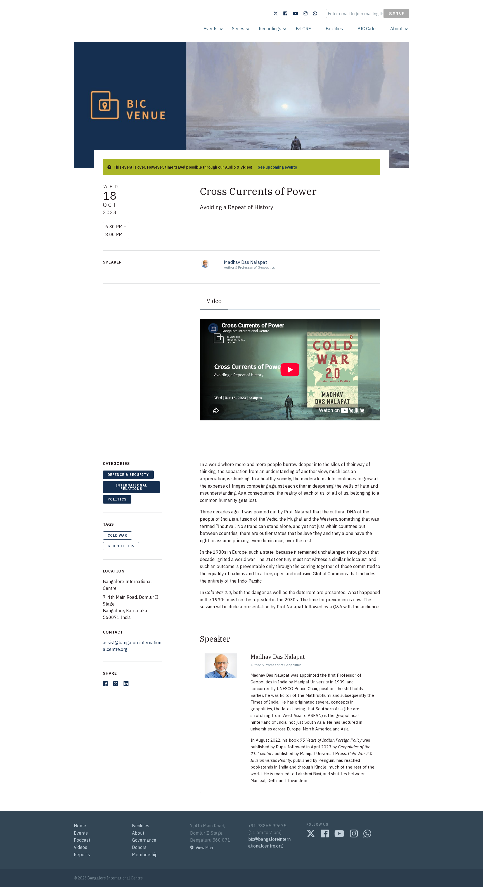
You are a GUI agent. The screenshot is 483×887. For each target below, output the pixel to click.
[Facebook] (285, 13)
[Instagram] (305, 13)
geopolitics (121, 546)
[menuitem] (210, 28)
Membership (145, 854)
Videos (80, 847)
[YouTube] (295, 13)
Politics (117, 499)
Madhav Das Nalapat (245, 262)
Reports (82, 854)
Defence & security (128, 474)
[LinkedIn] (126, 683)
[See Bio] (205, 263)
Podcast (82, 840)
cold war (117, 535)
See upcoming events (277, 167)
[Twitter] (275, 13)
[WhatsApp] (315, 13)
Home (80, 825)
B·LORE (303, 28)
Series (238, 28)
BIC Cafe (366, 28)
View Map (204, 848)
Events (210, 28)
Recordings (270, 28)
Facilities (334, 28)
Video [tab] (214, 301)
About (396, 28)
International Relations (131, 487)
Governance (144, 840)
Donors (139, 847)
